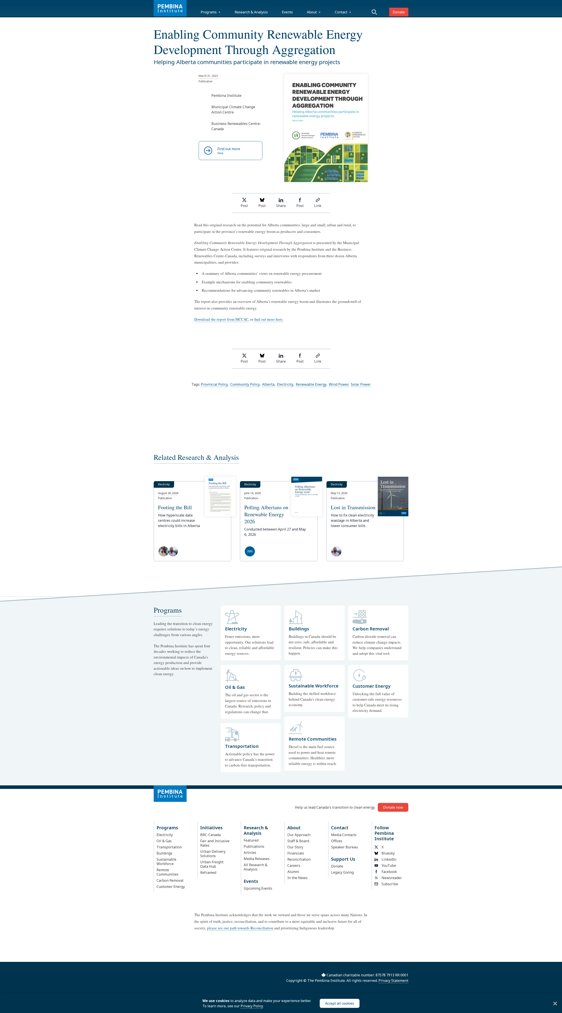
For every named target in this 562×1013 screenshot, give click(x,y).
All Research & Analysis (255, 867)
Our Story (295, 847)
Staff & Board (298, 840)
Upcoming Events (258, 888)
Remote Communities (167, 872)
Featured (251, 840)
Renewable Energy (311, 384)
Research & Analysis (251, 12)
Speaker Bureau (344, 847)
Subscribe (390, 884)
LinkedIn (389, 859)
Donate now (393, 807)
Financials (295, 853)
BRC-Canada (210, 834)
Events (287, 12)
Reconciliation (299, 859)
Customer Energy (171, 886)
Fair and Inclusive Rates (214, 843)
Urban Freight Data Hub (211, 864)
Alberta (268, 384)
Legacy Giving (342, 872)
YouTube (389, 865)
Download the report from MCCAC (221, 319)
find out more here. (268, 319)
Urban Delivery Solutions (212, 853)
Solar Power (361, 384)
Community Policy (244, 384)
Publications (254, 846)
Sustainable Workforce (166, 861)
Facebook (389, 871)
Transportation (169, 847)
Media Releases (257, 858)
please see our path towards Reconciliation (240, 927)
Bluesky (388, 853)
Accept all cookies (339, 1003)
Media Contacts (344, 834)
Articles (250, 852)
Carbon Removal (170, 880)
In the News (297, 877)
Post (244, 205)
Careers (293, 865)
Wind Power (338, 384)
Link (317, 205)
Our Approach (298, 834)
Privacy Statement (393, 980)
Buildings (164, 853)
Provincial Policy (214, 384)
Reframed (208, 872)
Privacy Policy (252, 1006)
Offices (336, 840)
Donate (399, 12)
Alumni (293, 871)
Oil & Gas (164, 840)
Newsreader (392, 878)
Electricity (285, 384)
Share (281, 205)
